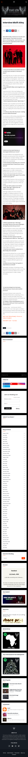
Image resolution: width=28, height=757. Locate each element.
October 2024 (14, 477)
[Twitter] (10, 31)
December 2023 (14, 497)
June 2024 (14, 485)
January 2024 (14, 495)
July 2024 (14, 483)
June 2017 (14, 529)
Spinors (9, 718)
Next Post (24, 375)
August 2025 (14, 457)
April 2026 (14, 441)
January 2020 (14, 519)
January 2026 (14, 447)
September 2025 (14, 455)
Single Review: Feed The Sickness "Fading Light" (15, 690)
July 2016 (14, 545)
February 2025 (14, 469)
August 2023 (14, 505)
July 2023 (14, 507)
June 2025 (14, 461)
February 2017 (14, 537)
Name (6, 403)
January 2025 (14, 471)
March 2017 (14, 535)
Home (4, 19)
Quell (8, 708)
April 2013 (14, 547)
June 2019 (14, 525)
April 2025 (14, 465)
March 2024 (14, 491)
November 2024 (14, 475)
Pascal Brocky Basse (12, 713)
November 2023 (14, 499)
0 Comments (20, 26)
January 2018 (14, 527)
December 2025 (14, 449)
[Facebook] (7, 31)
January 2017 (14, 539)
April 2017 (14, 533)
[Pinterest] (12, 31)
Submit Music (10, 753)
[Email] (15, 31)
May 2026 (14, 439)
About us (23, 753)
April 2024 (14, 489)
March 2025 (14, 467)
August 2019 (14, 521)
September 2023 (14, 503)
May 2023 (14, 511)
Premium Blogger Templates (14, 751)
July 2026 (14, 435)
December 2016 (14, 541)
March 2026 (14, 443)
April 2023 (14, 513)
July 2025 (14, 459)
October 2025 (14, 453)
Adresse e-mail (7, 399)
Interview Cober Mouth (15, 683)
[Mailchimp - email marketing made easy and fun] (18, 409)
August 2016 (14, 543)
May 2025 (14, 463)
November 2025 (14, 451)
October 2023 (14, 501)
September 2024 (14, 479)
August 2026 (14, 433)
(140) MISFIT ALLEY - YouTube (10, 320)
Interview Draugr (13, 695)
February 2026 (14, 445)
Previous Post (5, 375)
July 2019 (14, 523)
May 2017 (14, 531)
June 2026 (14, 437)
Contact (14, 754)
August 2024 (14, 481)
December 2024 (14, 473)
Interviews (8, 19)
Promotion (17, 753)
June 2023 (14, 509)
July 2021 (14, 515)
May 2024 (14, 487)
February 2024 (14, 493)
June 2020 (14, 517)
